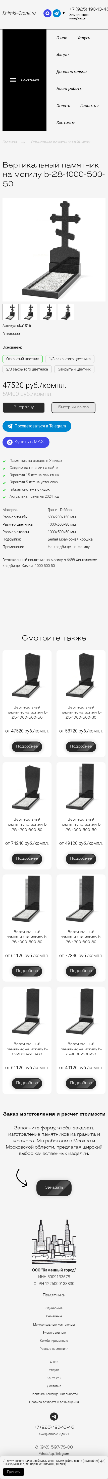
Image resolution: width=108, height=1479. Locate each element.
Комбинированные (54, 1340)
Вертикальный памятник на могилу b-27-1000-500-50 (81, 1049)
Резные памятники (54, 1349)
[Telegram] (54, 1417)
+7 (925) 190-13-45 (54, 1428)
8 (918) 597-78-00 (54, 1448)
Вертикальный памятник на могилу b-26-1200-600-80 (81, 937)
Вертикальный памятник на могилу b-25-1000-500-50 (27, 713)
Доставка (54, 1386)
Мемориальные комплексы (54, 1324)
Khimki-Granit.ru (19, 13)
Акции (63, 54)
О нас (62, 38)
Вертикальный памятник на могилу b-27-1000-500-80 (27, 1049)
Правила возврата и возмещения (54, 1402)
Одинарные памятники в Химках (60, 142)
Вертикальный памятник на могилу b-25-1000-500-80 (81, 713)
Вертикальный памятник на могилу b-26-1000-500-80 (27, 937)
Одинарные (54, 1308)
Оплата (63, 105)
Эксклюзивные (54, 1332)
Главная (10, 142)
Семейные (54, 1316)
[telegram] (57, 13)
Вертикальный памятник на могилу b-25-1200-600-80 (27, 825)
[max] (47, 13)
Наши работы (69, 88)
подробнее (91, 1461)
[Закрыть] (103, 1461)
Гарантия (89, 105)
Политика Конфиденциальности (54, 1394)
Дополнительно (72, 71)
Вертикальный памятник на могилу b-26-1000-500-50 (81, 825)
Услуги (83, 38)
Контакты (66, 122)
